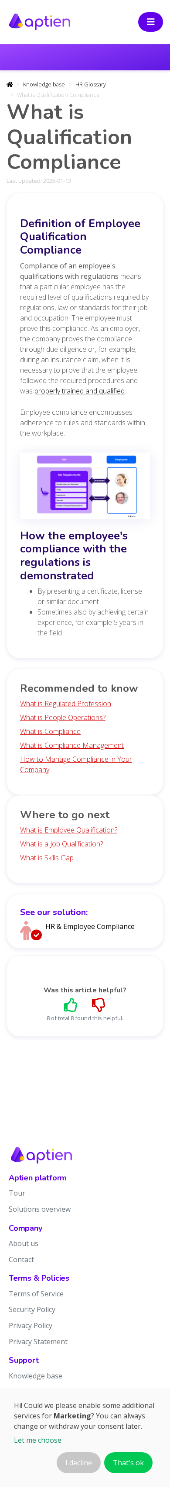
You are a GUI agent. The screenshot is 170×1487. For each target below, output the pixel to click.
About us (23, 1243)
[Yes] (71, 1004)
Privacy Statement (38, 1341)
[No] (99, 1004)
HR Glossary (90, 84)
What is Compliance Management (72, 745)
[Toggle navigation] (150, 22)
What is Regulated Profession (65, 703)
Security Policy (32, 1309)
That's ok (128, 1462)
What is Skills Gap (47, 857)
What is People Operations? (62, 717)
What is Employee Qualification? (68, 830)
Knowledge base (44, 84)
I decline (78, 1462)
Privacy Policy (30, 1325)
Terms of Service (36, 1294)
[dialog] (85, 1437)
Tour (17, 1193)
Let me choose (37, 1440)
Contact (21, 1259)
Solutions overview (40, 1209)
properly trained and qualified (79, 391)
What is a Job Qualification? (61, 844)
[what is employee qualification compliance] (85, 488)
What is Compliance (50, 731)
